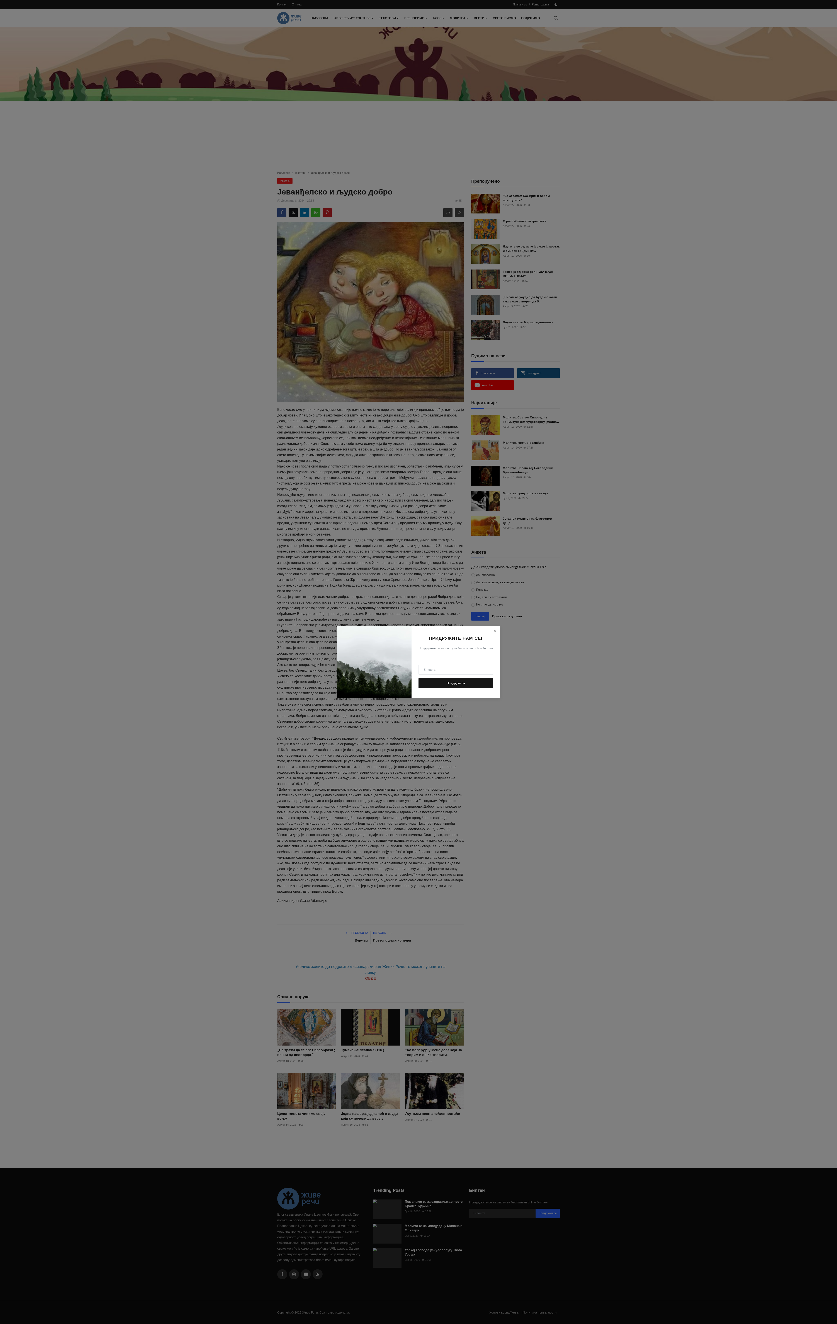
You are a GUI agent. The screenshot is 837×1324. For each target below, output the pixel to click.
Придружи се (456, 683)
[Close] (495, 631)
